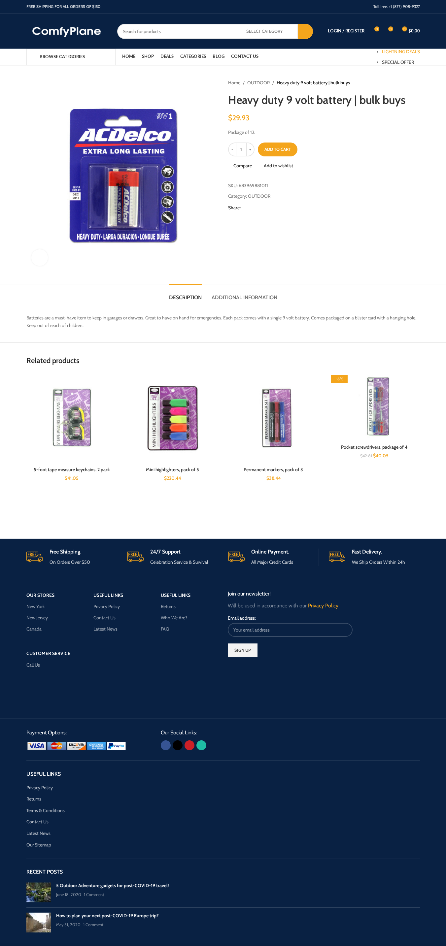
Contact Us (104, 618)
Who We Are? (174, 618)
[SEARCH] (305, 31)
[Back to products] (408, 83)
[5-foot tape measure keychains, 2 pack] (72, 418)
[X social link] (345, 7)
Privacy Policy (106, 606)
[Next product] (416, 83)
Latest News (105, 629)
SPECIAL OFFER (398, 62)
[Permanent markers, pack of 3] (273, 418)
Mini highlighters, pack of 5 (172, 470)
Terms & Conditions (45, 810)
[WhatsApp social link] (362, 7)
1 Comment (94, 894)
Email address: (242, 618)
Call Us (33, 665)
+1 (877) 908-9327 (404, 6)
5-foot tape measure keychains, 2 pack (72, 470)
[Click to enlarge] (39, 257)
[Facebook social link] (337, 7)
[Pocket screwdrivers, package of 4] (374, 407)
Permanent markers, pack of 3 (273, 470)
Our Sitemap (38, 845)
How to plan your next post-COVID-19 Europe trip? (107, 916)
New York (35, 606)
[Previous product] (400, 83)
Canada (34, 629)
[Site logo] (66, 31)
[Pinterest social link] (354, 7)
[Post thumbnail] (38, 892)
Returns (168, 606)
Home (234, 83)
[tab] (185, 294)
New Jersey (37, 618)
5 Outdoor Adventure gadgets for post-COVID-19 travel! (112, 885)
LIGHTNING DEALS (401, 52)
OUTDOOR (258, 83)
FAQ (165, 629)
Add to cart (277, 149)
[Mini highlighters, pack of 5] (172, 418)
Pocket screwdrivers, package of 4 (374, 447)
